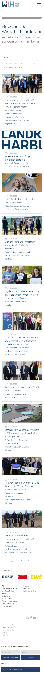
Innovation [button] (10, 67)
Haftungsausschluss (29, 591)
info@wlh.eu (10, 606)
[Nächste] (32, 560)
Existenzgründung (7, 627)
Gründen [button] (31, 63)
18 (28, 560)
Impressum (26, 586)
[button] (4, 668)
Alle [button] (6, 57)
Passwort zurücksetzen (10, 658)
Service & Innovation (8, 630)
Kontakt (4, 632)
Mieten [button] (22, 67)
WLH (3, 622)
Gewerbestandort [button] (13, 63)
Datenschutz (27, 588)
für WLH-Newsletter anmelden (12, 669)
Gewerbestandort (7, 625)
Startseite (5, 635)
